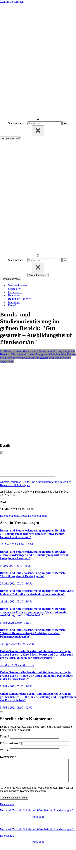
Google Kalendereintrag (33, 515)
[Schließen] (38, 130)
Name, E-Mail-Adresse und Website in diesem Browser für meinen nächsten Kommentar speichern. (36, 789)
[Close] (1, 711)
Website (4, 750)
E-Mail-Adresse (10, 743)
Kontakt (13, 305)
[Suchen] (38, 119)
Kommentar (8, 756)
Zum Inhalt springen (12, 1)
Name (4, 736)
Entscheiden (15, 292)
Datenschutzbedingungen (29, 823)
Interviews (14, 302)
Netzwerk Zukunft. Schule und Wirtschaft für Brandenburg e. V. (37, 810)
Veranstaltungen (17, 285)
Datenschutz (7, 804)
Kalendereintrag (9, 515)
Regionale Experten (19, 298)
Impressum (38, 816)
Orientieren (14, 288)
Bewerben (14, 295)
